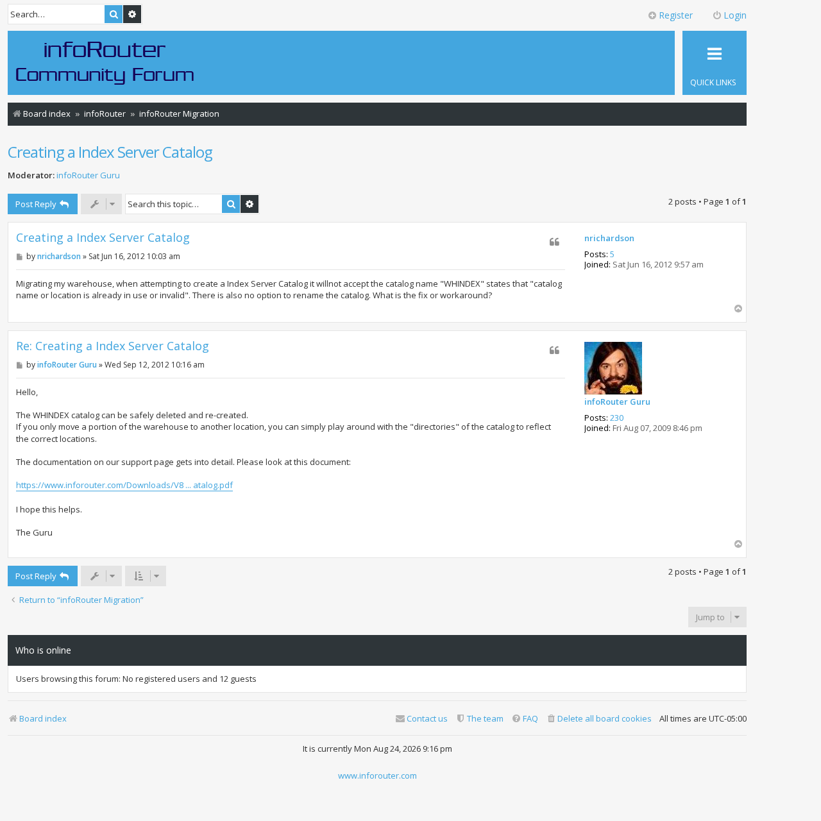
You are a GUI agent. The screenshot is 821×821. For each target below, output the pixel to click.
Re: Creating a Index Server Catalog (112, 346)
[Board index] (105, 62)
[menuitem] (599, 718)
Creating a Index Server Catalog (110, 151)
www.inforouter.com (377, 775)
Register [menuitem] (676, 15)
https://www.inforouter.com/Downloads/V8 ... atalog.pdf (124, 485)
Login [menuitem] (735, 15)
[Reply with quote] (554, 241)
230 (616, 418)
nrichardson (609, 238)
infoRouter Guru (88, 175)
